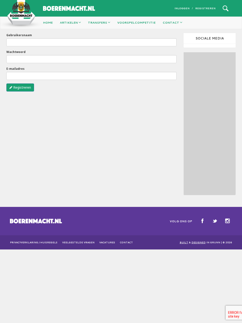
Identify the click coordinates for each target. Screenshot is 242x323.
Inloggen (182, 8)
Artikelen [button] (69, 23)
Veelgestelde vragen (78, 242)
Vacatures (107, 242)
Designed (198, 242)
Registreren (205, 8)
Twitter (215, 221)
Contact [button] (171, 23)
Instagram (227, 221)
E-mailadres (15, 69)
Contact (126, 242)
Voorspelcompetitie (136, 23)
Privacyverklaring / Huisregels (33, 242)
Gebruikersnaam (19, 35)
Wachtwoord (16, 52)
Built (184, 242)
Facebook (202, 221)
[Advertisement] (213, 123)
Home (48, 23)
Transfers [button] (98, 23)
